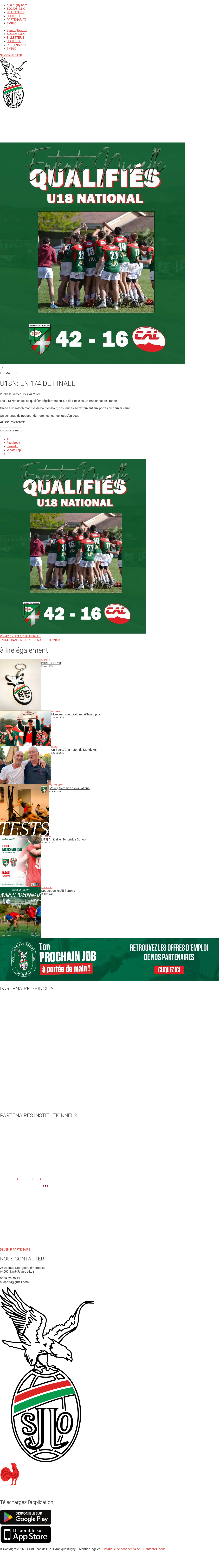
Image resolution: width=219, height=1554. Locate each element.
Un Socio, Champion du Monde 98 (74, 749)
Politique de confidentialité (122, 1549)
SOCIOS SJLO (16, 8)
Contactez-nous (154, 1549)
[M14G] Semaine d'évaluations (69, 788)
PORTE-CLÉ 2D (51, 663)
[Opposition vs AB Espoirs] (20, 912)
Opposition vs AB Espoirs (58, 890)
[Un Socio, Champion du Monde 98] (25, 765)
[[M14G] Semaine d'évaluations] (24, 810)
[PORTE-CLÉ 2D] (20, 684)
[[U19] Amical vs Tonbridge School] (20, 861)
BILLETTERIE (15, 12)
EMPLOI (12, 23)
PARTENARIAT (16, 19)
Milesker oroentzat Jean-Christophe (75, 714)
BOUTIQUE (14, 16)
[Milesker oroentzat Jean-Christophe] (25, 728)
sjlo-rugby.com (17, 5)
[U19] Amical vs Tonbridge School (63, 839)
